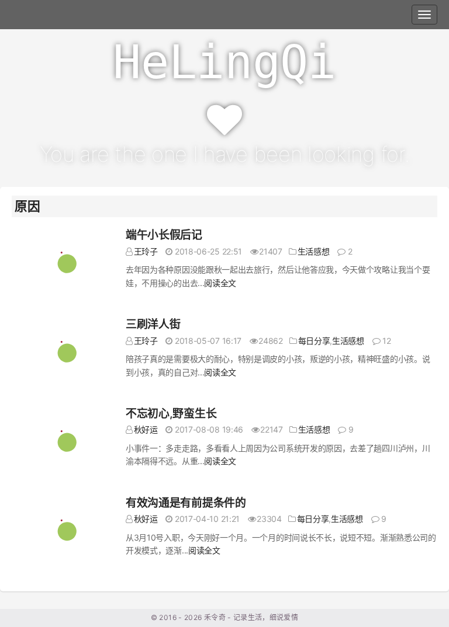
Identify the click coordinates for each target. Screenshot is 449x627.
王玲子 (146, 251)
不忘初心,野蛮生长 (171, 413)
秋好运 (146, 429)
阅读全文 (220, 283)
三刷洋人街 (153, 324)
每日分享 (314, 341)
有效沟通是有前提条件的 (186, 503)
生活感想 (314, 251)
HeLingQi (224, 62)
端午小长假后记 (164, 235)
